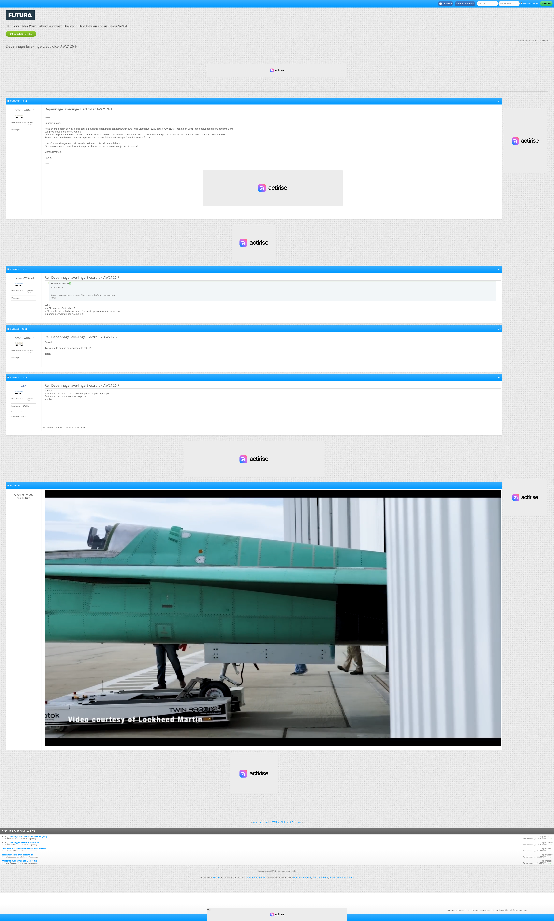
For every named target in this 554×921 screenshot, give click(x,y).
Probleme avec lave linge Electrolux (19, 860)
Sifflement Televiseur (291, 822)
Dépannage (70, 26)
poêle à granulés (338, 877)
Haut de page (521, 910)
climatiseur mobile (302, 877)
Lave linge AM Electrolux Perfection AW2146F (23, 848)
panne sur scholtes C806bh (265, 822)
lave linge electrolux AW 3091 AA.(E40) (28, 836)
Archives (459, 910)
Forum (16, 26)
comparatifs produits (256, 877)
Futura (451, 910)
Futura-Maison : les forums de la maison (41, 26)
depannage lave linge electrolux (17, 854)
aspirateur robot (320, 877)
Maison (216, 877)
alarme (350, 877)
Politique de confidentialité (502, 910)
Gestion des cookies (480, 910)
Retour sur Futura (465, 3)
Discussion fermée (21, 34)
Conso (467, 910)
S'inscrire (445, 3)
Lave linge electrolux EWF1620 (24, 842)
